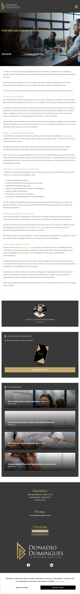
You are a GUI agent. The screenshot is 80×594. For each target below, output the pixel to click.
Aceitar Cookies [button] (58, 587)
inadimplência (38, 227)
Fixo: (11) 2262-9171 (40, 534)
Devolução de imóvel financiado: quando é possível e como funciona (32, 464)
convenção (67, 136)
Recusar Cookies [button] (22, 587)
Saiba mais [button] (60, 581)
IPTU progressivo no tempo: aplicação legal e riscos (26, 443)
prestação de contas (26, 247)
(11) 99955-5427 (41, 531)
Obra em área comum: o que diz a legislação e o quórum (27, 401)
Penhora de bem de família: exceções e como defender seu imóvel (31, 422)
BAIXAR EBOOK (40, 370)
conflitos (17, 194)
